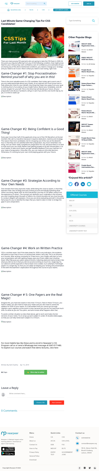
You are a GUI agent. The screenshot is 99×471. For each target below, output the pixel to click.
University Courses (77, 226)
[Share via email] (89, 184)
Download (32, 460)
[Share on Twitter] (70, 184)
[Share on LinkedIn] (83, 184)
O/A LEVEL (66, 441)
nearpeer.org (16, 10)
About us (32, 441)
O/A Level (73, 211)
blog (31, 9)
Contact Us (33, 445)
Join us (89, 4)
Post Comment (56, 402)
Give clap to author (37, 372)
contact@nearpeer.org (89, 443)
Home (31, 437)
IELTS (64, 448)
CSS (43, 9)
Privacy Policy (34, 452)
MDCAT (72, 200)
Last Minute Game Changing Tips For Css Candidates (62, 9)
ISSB (52, 445)
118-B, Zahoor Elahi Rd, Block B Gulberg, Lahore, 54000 (89, 450)
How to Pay (33, 448)
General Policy (34, 456)
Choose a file (40, 402)
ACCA (71, 221)
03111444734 (75, 4)
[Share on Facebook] (77, 184)
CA (70, 216)
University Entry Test (78, 231)
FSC (63, 445)
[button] (6, 4)
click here (54, 347)
